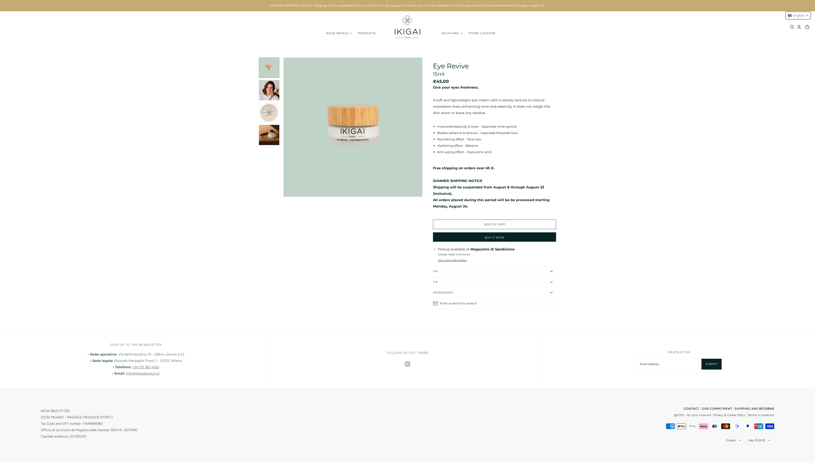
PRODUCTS (366, 33)
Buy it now (494, 237)
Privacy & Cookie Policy (729, 415)
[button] (798, 15)
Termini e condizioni (761, 415)
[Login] (799, 27)
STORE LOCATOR (482, 33)
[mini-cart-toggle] (807, 27)
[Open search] (792, 27)
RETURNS (766, 409)
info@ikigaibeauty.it (143, 373)
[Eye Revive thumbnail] (269, 68)
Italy (756, 440)
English (731, 440)
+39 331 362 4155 (145, 367)
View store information (452, 260)
